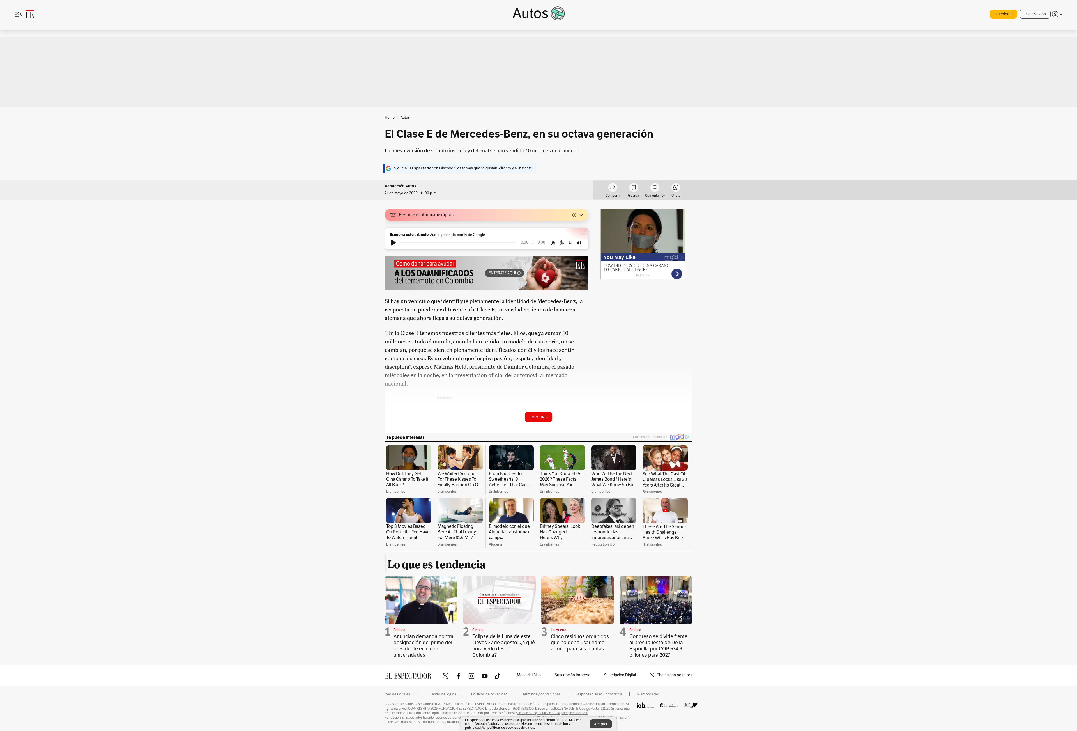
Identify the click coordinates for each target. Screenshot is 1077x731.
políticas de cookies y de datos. (511, 727)
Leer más (538, 416)
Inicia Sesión (1035, 14)
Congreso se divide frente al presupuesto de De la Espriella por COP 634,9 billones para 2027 (658, 645)
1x (570, 242)
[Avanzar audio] (562, 242)
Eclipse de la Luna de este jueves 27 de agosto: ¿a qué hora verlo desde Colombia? (503, 645)
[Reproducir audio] (393, 242)
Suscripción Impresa (572, 675)
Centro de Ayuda (443, 694)
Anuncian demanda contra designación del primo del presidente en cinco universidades (423, 645)
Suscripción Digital (620, 675)
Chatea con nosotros (674, 675)
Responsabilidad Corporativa (598, 694)
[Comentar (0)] (654, 188)
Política (399, 630)
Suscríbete (1003, 14)
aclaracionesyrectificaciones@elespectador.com (552, 713)
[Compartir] (612, 188)
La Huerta (558, 630)
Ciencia (478, 630)
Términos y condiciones (541, 694)
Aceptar (600, 724)
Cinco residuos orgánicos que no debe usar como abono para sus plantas (580, 642)
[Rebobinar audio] (553, 242)
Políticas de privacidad (489, 694)
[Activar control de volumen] (579, 243)
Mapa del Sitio (529, 675)
